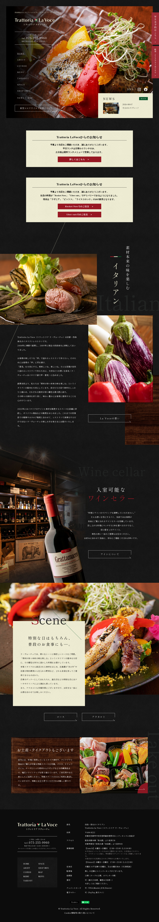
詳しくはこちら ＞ (79, 159)
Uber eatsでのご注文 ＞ (80, 214)
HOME (26, 863)
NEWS (41, 876)
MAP (40, 872)
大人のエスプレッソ (130, 108)
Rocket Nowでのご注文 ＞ (79, 206)
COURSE (27, 872)
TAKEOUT (27, 880)
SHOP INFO (43, 868)
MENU (26, 876)
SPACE (41, 863)
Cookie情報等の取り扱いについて (79, 913)
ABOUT (26, 868)
